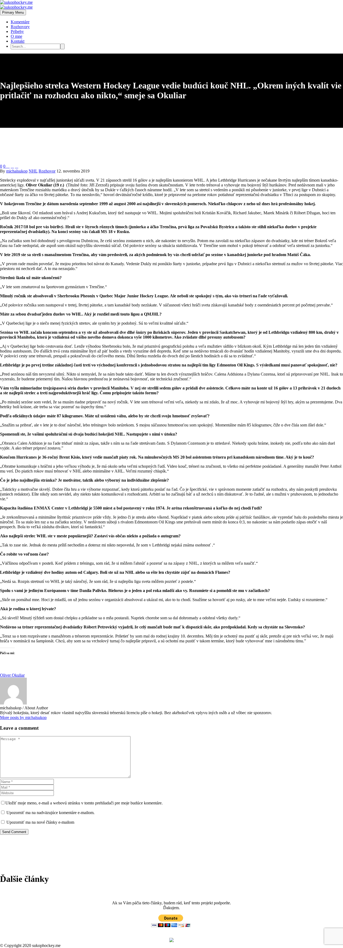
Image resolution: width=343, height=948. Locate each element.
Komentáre (20, 22)
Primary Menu (13, 12)
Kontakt (17, 41)
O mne (16, 36)
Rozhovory (20, 26)
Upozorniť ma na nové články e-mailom (40, 822)
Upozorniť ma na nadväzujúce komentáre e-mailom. (50, 812)
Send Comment (14, 832)
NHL (33, 171)
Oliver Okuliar (12, 675)
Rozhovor (47, 171)
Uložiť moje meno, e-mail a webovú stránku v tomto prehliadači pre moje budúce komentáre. (84, 803)
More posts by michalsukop (23, 717)
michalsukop (17, 171)
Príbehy (17, 31)
